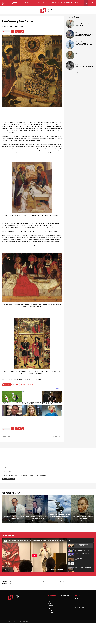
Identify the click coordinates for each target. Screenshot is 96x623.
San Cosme (22, 384)
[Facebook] (89, 2)
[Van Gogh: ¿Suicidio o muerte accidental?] (70, 55)
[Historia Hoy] (48, 10)
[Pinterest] (19, 31)
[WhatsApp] (22, 31)
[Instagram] (92, 2)
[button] (86, 2)
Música (27, 2)
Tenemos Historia (65, 595)
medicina (15, 384)
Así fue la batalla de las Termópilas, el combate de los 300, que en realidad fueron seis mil (84, 45)
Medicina (39, 2)
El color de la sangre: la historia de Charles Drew (84, 24)
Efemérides (74, 2)
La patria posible (57, 438)
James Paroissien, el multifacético (11, 438)
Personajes (46, 2)
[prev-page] (45, 526)
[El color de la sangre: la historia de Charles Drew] (70, 24)
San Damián (30, 384)
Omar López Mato (8, 26)
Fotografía (50, 612)
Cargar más (79, 72)
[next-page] (50, 526)
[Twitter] (94, 2)
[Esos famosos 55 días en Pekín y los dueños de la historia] (70, 34)
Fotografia (66, 2)
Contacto (77, 602)
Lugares (53, 2)
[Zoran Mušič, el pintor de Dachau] (70, 65)
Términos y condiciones (79, 607)
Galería (63, 598)
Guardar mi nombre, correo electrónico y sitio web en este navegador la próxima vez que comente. (26, 475)
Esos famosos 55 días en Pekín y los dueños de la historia (84, 35)
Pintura (33, 2)
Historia (59, 2)
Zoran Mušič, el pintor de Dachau (84, 66)
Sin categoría (78, 41)
